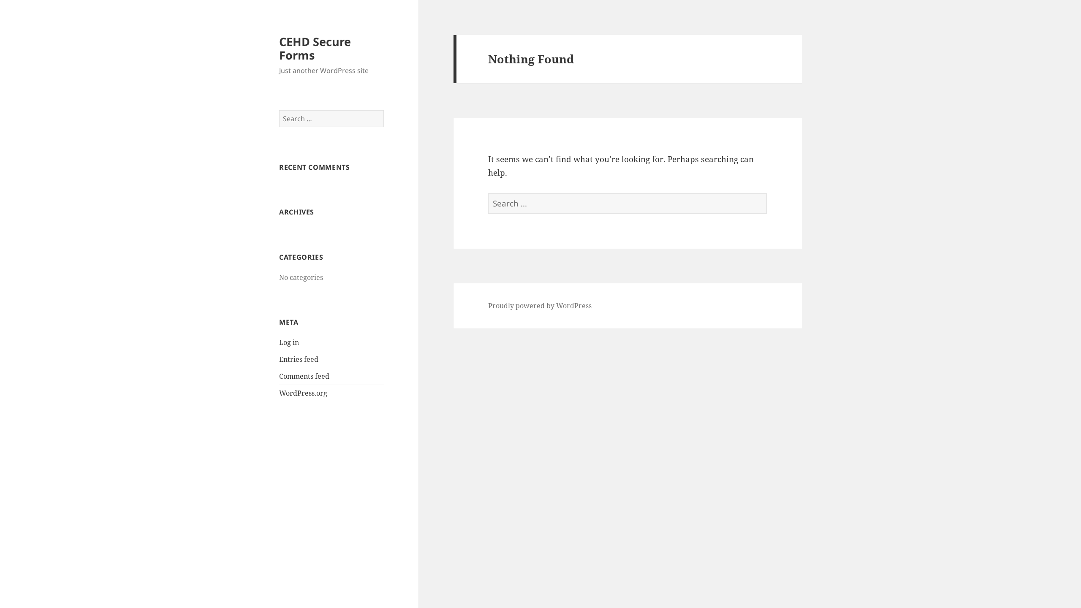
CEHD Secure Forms (315, 48)
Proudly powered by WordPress (540, 305)
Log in (289, 342)
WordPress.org (303, 393)
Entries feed (298, 359)
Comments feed (304, 376)
